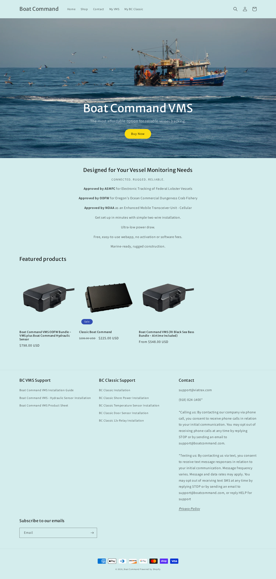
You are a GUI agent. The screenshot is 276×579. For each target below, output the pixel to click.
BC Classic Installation (114, 390)
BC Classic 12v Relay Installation (121, 420)
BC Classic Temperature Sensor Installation (129, 405)
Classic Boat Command (95, 332)
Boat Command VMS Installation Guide (46, 390)
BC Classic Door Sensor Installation (123, 413)
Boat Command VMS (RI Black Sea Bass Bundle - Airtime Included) (166, 334)
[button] (235, 9)
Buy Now (138, 134)
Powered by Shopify (150, 569)
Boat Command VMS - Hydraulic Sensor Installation (55, 398)
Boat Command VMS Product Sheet (43, 405)
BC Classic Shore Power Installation (124, 398)
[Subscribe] (92, 533)
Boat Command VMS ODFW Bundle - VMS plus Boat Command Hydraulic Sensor (45, 335)
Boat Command (131, 569)
